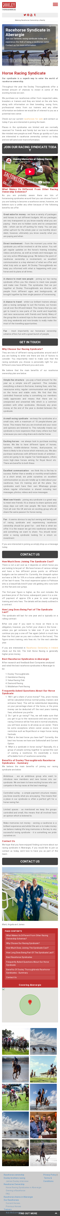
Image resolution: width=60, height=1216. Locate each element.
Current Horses (13, 1203)
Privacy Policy (49, 1175)
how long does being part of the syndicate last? (30, 952)
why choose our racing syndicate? (23, 943)
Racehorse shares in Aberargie (18, 1197)
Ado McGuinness (14, 1213)
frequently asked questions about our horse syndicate (27, 963)
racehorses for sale (33, 119)
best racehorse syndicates (19, 957)
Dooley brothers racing (14, 1178)
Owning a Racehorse (15, 1190)
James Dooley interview (17, 1181)
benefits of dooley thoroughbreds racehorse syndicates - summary (28, 971)
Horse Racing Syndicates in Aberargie (23, 1187)
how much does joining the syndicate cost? (27, 948)
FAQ (8, 1194)
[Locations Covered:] (3, 4)
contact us (11, 977)
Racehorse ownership (14, 1175)
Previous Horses (13, 1206)
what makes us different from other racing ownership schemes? (27, 937)
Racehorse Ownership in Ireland (42, 648)
